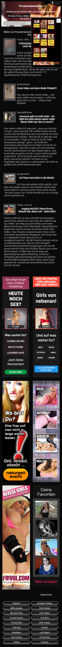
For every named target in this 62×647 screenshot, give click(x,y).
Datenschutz (46, 595)
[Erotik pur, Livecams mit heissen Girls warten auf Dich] (15, 431)
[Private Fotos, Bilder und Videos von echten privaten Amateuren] (15, 327)
